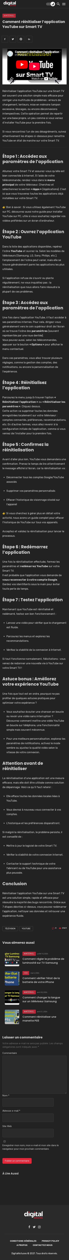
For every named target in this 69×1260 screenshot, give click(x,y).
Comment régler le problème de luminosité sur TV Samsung (43, 961)
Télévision (10, 928)
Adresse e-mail (11, 1110)
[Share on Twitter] (13, 39)
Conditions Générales (23, 1241)
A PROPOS (22, 1245)
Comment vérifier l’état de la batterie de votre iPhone (41, 980)
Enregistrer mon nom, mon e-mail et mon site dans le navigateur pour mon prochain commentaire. (30, 1147)
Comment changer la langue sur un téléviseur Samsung (41, 999)
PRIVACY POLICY (50, 1241)
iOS (26, 973)
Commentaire (9, 1053)
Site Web (7, 1126)
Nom (5, 1095)
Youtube (26, 928)
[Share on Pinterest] (21, 39)
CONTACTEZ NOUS (42, 1245)
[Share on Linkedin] (29, 39)
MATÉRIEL (9, 15)
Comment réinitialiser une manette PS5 (39, 1019)
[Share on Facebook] (5, 39)
